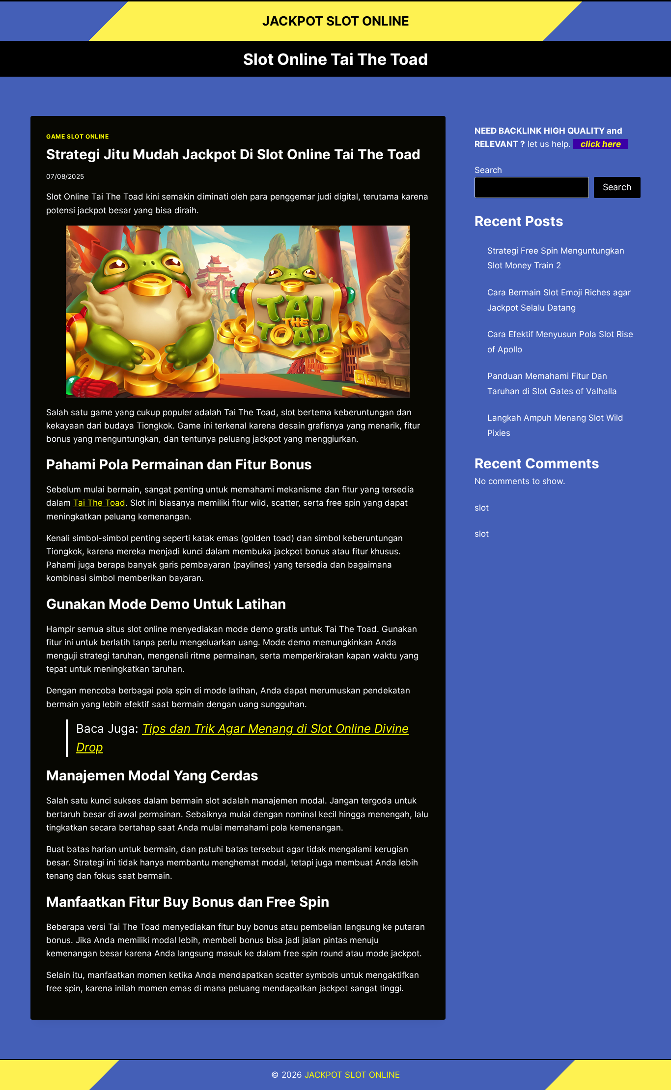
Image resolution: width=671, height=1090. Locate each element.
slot (482, 508)
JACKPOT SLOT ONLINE (352, 1075)
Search (488, 170)
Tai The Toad (99, 503)
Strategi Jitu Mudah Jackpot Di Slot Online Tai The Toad (233, 154)
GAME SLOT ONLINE (77, 136)
